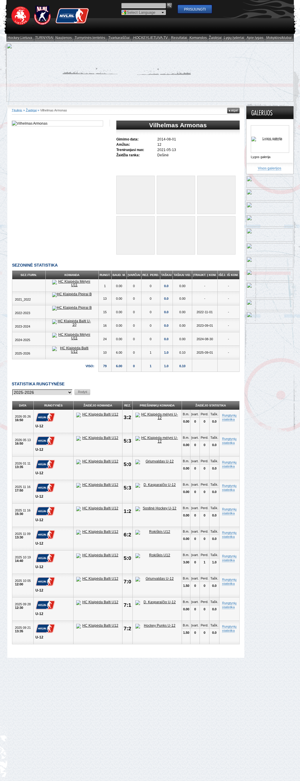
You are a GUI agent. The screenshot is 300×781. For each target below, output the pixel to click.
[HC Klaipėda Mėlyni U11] (72, 283)
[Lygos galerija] (270, 139)
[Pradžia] (50, 24)
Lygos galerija (260, 157)
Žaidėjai (215, 38)
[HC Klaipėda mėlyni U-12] (157, 416)
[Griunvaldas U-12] (157, 462)
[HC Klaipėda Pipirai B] (72, 294)
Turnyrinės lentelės (90, 38)
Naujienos (63, 38)
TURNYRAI (44, 38)
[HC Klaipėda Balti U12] (72, 349)
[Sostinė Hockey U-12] (157, 508)
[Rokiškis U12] (157, 532)
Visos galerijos (269, 168)
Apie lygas (255, 38)
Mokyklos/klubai (279, 38)
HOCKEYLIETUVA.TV (150, 38)
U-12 (39, 426)
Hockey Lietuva (20, 38)
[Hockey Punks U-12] (157, 626)
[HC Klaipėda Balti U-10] (72, 322)
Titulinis (17, 110)
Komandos (198, 38)
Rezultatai (179, 38)
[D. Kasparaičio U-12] (157, 485)
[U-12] (46, 417)
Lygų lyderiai (234, 38)
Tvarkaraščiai (119, 38)
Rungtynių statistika (229, 417)
